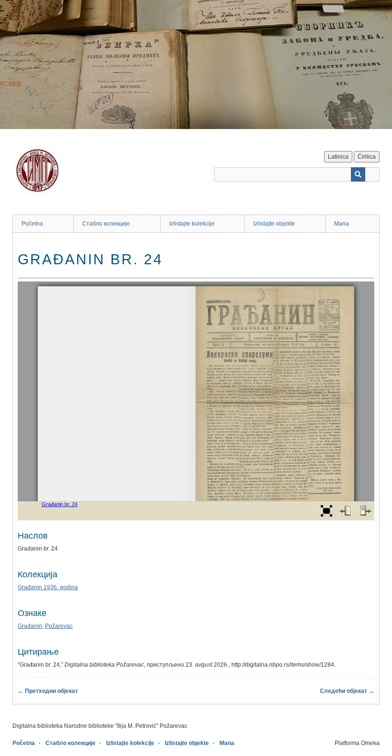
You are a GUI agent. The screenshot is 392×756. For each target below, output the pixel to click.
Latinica (338, 156)
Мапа (341, 223)
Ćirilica (367, 156)
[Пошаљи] (358, 174)
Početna (32, 223)
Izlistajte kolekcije (192, 223)
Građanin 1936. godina (48, 587)
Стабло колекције (106, 223)
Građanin (30, 626)
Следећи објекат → (347, 691)
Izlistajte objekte (274, 223)
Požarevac (59, 626)
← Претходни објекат (48, 691)
